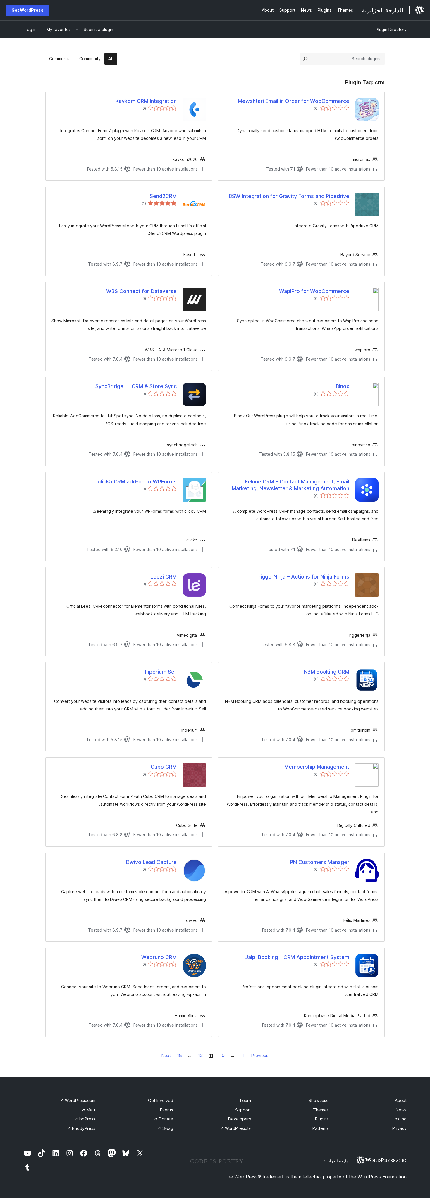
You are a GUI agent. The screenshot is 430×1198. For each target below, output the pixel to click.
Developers (239, 1118)
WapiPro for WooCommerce (314, 291)
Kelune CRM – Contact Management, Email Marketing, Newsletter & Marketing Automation (290, 484)
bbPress (84, 1118)
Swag (165, 1128)
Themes (321, 1109)
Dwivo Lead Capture (151, 862)
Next (166, 1055)
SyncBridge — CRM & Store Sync (136, 386)
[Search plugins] (305, 59)
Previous (260, 1055)
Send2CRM (163, 196)
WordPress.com (77, 1100)
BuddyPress (81, 1128)
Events (166, 1109)
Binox (342, 386)
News (401, 1109)
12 (200, 1055)
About (401, 1100)
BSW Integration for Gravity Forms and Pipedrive (289, 196)
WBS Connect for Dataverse (141, 291)
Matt (88, 1109)
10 (222, 1055)
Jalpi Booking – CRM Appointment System (297, 957)
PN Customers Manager (319, 862)
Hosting (399, 1118)
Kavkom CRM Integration (146, 101)
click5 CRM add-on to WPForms (137, 481)
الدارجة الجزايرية (337, 1161)
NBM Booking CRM (326, 672)
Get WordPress (27, 10)
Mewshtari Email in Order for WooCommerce (293, 101)
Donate (163, 1118)
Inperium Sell (161, 672)
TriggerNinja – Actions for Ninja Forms (302, 577)
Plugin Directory (391, 29)
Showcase (319, 1100)
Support (243, 1109)
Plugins (322, 1118)
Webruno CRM (159, 957)
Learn (245, 1100)
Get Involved (160, 1100)
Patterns (320, 1128)
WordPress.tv (235, 1128)
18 (179, 1055)
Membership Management (316, 767)
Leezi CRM (163, 577)
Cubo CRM (164, 767)
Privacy (399, 1128)
